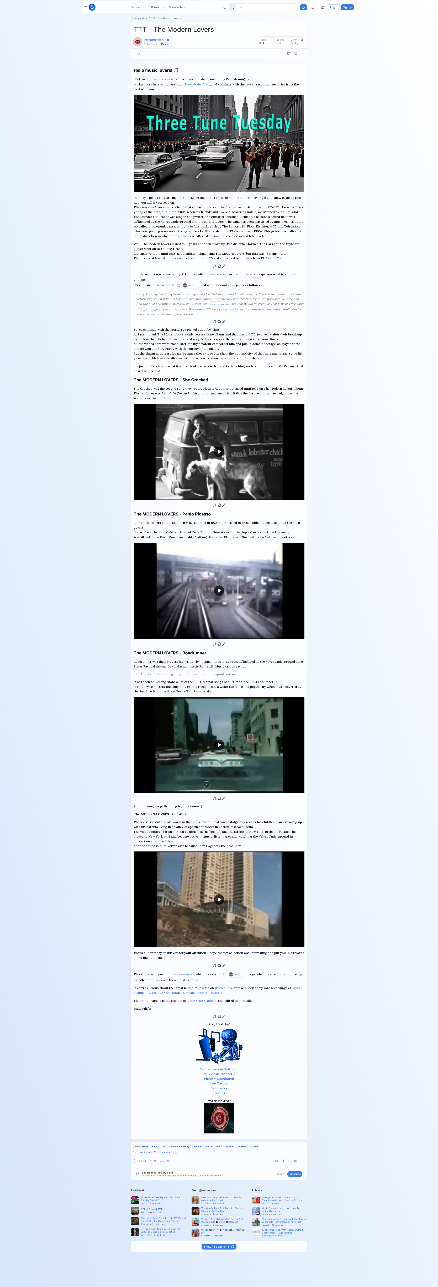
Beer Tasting (219, 1083)
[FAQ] (225, 7)
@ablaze (192, 285)
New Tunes (219, 1088)
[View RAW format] (276, 1161)
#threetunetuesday (163, 79)
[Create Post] (322, 7)
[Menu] (302, 53)
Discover (136, 7)
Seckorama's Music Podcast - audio (192, 993)
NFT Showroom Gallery (217, 1069)
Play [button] (296, 43)
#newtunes (223, 988)
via (168, 1152)
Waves (155, 7)
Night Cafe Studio (200, 1001)
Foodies (219, 1093)
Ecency (135, 18)
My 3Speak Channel (217, 1074)
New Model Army (197, 84)
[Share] (295, 54)
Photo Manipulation (219, 1078)
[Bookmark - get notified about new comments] (288, 53)
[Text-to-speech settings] (302, 39)
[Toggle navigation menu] (86, 7)
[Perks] (303, 7)
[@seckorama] (137, 41)
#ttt (237, 274)
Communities (177, 7)
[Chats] (313, 7)
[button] (134, 1161)
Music (145, 18)
